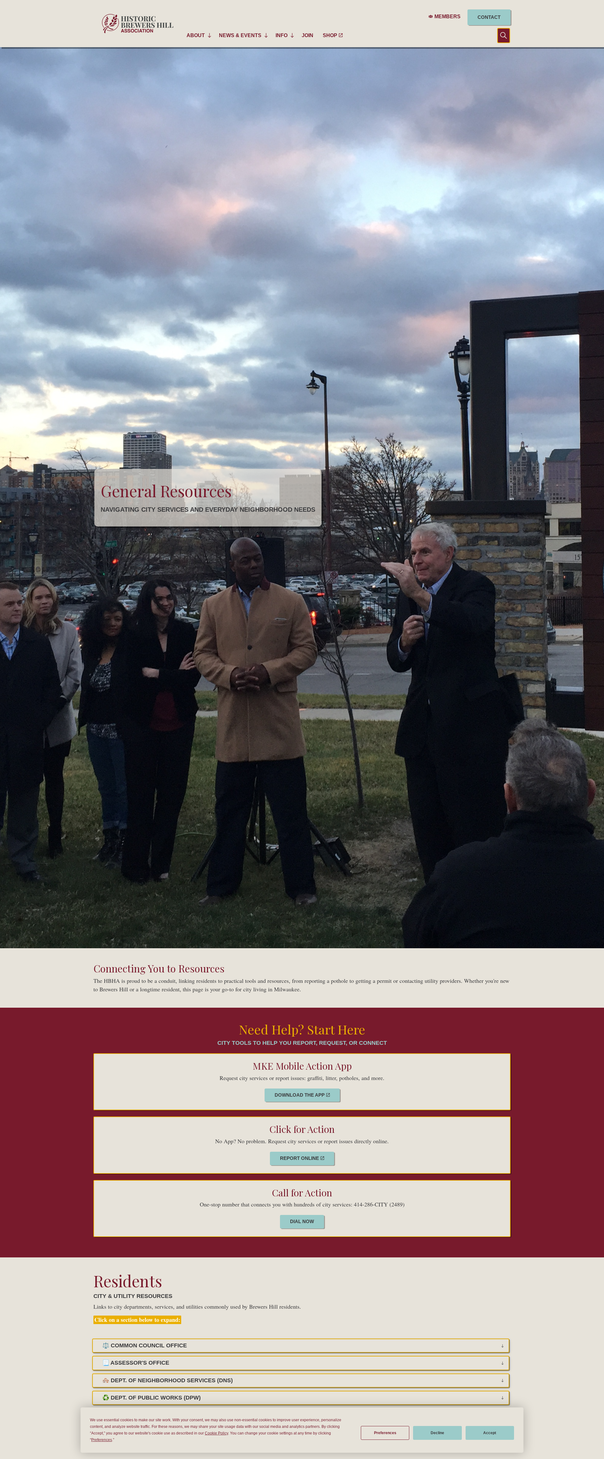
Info (282, 35)
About (196, 35)
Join (307, 35)
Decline (437, 1433)
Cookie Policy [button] (216, 1433)
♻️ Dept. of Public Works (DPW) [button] (151, 1398)
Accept (489, 1433)
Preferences (385, 1433)
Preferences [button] (101, 1440)
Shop (330, 35)
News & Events (240, 35)
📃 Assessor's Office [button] (135, 1363)
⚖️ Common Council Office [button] (144, 1345)
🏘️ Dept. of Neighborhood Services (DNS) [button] (167, 1380)
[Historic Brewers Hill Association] (138, 23)
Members (447, 16)
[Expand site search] (499, 35)
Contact (489, 17)
